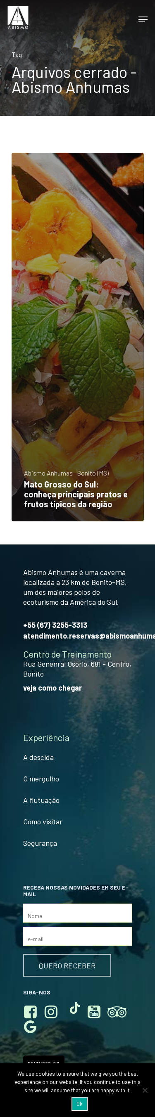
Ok (79, 1103)
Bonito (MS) (93, 473)
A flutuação (41, 800)
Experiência (46, 738)
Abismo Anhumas (48, 473)
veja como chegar (52, 687)
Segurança (40, 842)
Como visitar (42, 821)
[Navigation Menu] (143, 19)
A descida (38, 757)
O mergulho (41, 778)
